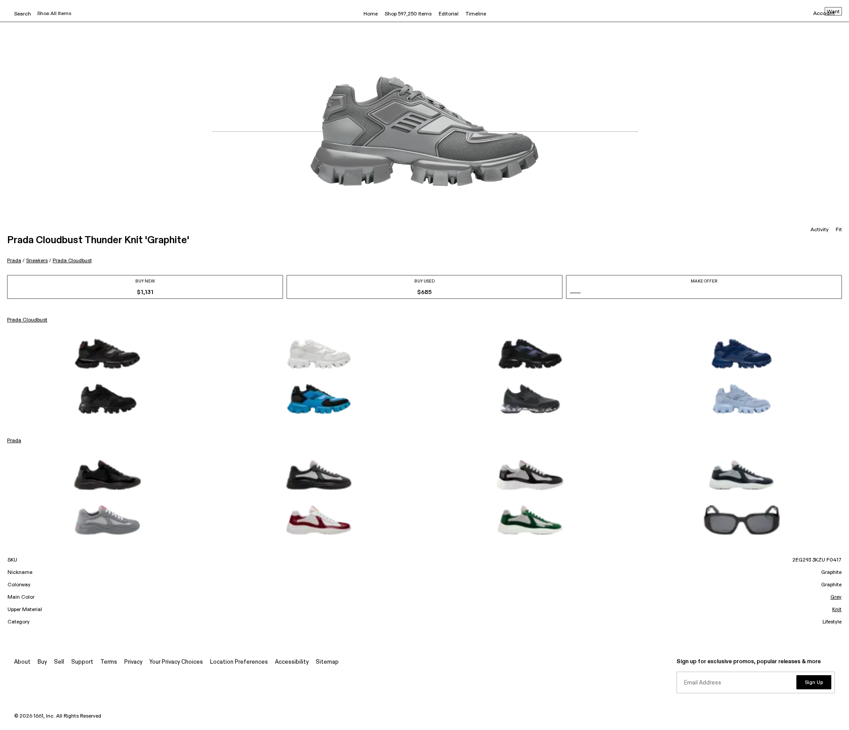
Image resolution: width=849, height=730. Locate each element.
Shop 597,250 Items (408, 14)
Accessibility (292, 662)
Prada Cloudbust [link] (27, 320)
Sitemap (327, 662)
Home (370, 14)
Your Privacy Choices (176, 662)
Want (833, 12)
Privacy (133, 662)
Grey (835, 597)
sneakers (37, 260)
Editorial (449, 14)
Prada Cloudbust (72, 260)
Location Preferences (239, 662)
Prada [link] (14, 440)
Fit (839, 230)
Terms (108, 662)
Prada (14, 260)
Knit (836, 609)
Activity (820, 230)
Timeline (476, 14)
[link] (107, 353)
